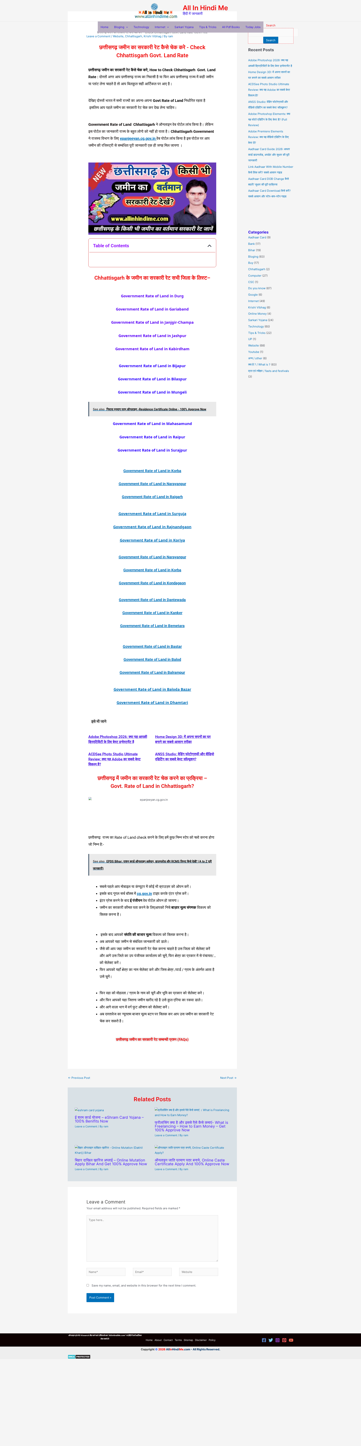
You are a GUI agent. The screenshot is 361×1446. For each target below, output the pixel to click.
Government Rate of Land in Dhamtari (152, 702)
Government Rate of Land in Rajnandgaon (152, 526)
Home (104, 27)
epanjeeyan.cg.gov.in (138, 138)
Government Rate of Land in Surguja (152, 513)
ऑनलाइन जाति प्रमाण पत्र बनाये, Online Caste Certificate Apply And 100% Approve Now (192, 1162)
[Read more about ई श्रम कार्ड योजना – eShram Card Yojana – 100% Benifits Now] (89, 1110)
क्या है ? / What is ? (259, 364)
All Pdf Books (231, 27)
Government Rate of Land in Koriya (152, 540)
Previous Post (79, 1078)
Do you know (256, 288)
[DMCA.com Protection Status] (79, 1356)
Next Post (228, 1078)
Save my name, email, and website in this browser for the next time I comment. (144, 1285)
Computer (255, 275)
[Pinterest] (284, 1340)
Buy (250, 263)
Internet (160, 27)
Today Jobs (253, 27)
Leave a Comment (98, 36)
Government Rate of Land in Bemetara (152, 625)
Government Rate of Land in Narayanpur (152, 483)
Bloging (119, 27)
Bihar (251, 250)
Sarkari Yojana (183, 27)
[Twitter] (270, 1340)
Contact (168, 1339)
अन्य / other (255, 358)
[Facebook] (264, 1340)
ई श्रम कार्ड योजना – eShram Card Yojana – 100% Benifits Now (109, 1119)
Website (118, 36)
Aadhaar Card (257, 237)
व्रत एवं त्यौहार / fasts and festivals (268, 371)
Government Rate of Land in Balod (152, 659)
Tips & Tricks (207, 27)
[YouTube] (291, 1340)
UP (250, 339)
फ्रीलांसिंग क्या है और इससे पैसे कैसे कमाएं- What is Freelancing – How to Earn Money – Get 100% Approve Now (191, 1126)
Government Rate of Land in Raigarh (152, 496)
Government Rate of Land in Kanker (152, 612)
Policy (212, 1339)
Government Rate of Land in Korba (152, 471)
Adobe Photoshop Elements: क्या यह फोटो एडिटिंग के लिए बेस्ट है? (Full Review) (269, 119)
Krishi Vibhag (152, 36)
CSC (251, 282)
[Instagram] (277, 1340)
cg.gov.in (144, 893)
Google (253, 294)
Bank (251, 244)
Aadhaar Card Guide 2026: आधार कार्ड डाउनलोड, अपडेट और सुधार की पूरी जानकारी (269, 154)
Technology (141, 27)
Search (270, 40)
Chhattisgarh (133, 36)
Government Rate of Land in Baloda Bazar (152, 689)
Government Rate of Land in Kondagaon (152, 583)
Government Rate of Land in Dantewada (152, 599)
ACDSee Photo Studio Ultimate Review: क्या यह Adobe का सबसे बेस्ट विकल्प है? (114, 759)
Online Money (257, 313)
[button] (126, 27)
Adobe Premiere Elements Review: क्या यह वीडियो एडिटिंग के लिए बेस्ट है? (268, 137)
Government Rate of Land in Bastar (152, 646)
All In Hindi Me (205, 8)
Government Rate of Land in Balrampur (152, 672)
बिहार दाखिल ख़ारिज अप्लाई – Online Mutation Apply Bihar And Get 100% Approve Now (111, 1162)
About (158, 1339)
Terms (178, 1339)
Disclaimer (201, 1339)
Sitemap (188, 1339)
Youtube (253, 352)
